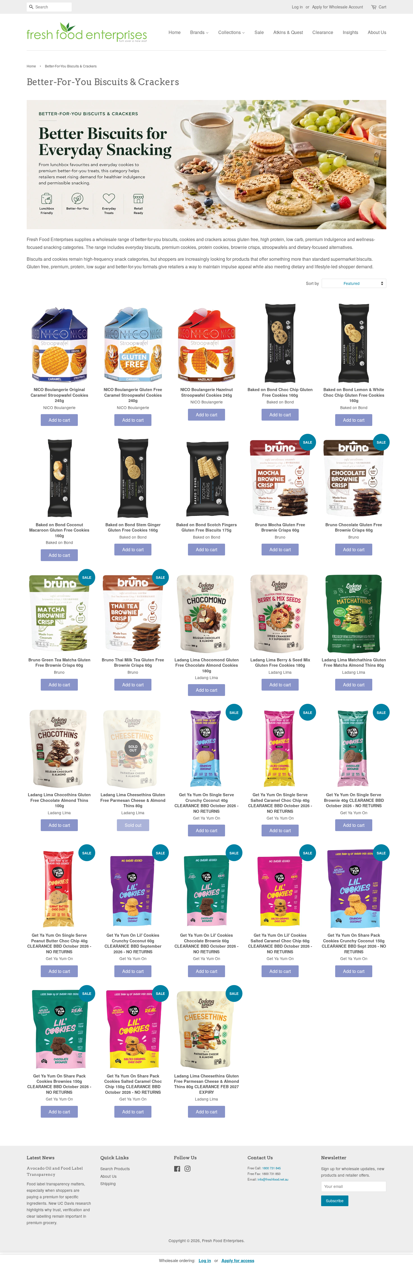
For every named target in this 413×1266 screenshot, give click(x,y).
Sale (259, 32)
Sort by (312, 283)
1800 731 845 (271, 1168)
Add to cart (59, 420)
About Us (377, 32)
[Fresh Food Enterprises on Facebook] (177, 1169)
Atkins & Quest (288, 32)
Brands (198, 32)
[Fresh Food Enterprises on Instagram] (187, 1169)
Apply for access (237, 1260)
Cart (382, 7)
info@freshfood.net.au (273, 1179)
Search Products (115, 1168)
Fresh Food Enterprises (223, 1240)
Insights (350, 32)
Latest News (41, 1157)
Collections (230, 32)
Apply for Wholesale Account (337, 7)
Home (175, 32)
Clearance (322, 32)
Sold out (133, 825)
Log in (297, 7)
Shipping (108, 1183)
